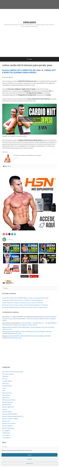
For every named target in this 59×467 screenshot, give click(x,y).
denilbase (5, 331)
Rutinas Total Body (8, 428)
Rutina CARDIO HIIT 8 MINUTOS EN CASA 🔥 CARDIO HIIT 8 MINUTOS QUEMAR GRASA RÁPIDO (29, 71)
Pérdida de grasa (7, 402)
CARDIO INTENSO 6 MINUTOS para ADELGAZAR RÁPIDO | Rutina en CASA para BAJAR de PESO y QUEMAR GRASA (29, 318)
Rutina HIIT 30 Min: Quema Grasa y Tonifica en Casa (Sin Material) (22, 300)
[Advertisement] (29, 43)
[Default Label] (3, 234)
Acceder (4, 447)
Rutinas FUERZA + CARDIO (10, 419)
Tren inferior (6, 435)
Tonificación (6, 433)
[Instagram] (6, 166)
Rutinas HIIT (6, 421)
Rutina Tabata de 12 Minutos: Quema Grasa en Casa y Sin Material (22, 303)
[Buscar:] (29, 288)
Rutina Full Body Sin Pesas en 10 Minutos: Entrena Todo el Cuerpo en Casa (24, 307)
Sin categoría (6, 430)
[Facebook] (8, 166)
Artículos (5, 379)
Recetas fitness (6, 404)
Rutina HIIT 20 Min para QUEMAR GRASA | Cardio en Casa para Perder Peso (25, 298)
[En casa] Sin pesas (8, 374)
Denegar (29, 459)
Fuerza (4, 388)
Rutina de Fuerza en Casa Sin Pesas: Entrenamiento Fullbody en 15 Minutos (25, 305)
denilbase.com (16, 158)
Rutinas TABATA (7, 426)
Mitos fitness (6, 395)
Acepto (29, 455)
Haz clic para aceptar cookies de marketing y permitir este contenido (29, 119)
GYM (3, 390)
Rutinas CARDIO (7, 412)
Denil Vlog (5, 383)
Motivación (5, 397)
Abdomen (5, 376)
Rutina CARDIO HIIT (8, 407)
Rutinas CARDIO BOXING (9, 414)
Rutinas (4, 409)
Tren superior (6, 437)
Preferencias (29, 463)
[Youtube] (4, 166)
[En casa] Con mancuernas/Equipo (12, 371)
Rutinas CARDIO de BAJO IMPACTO (12, 416)
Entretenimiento (7, 386)
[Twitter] (10, 166)
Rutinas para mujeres (8, 423)
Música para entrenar (9, 400)
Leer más (5, 152)
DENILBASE (29, 22)
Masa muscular (7, 393)
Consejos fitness (7, 381)
